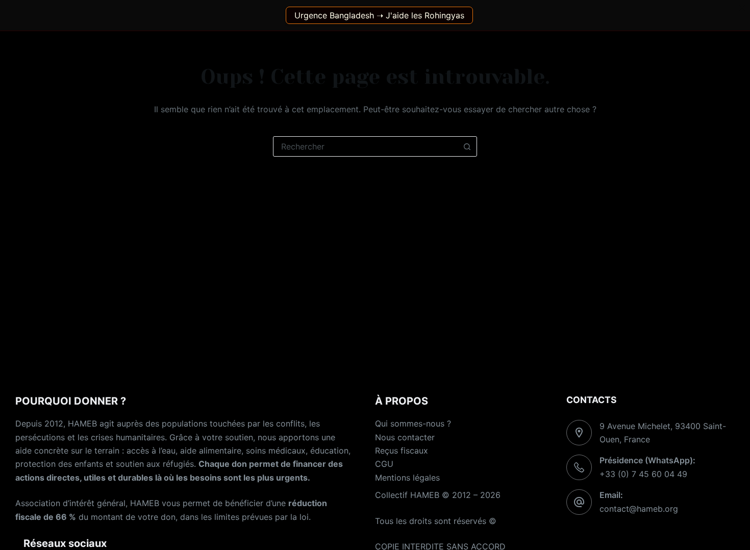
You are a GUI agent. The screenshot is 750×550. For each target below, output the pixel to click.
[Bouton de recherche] (467, 146)
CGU (384, 464)
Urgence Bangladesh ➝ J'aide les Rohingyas (379, 15)
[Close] (742, 8)
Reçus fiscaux (401, 450)
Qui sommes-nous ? (413, 423)
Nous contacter (405, 437)
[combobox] (365, 146)
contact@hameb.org (638, 509)
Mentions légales (407, 477)
